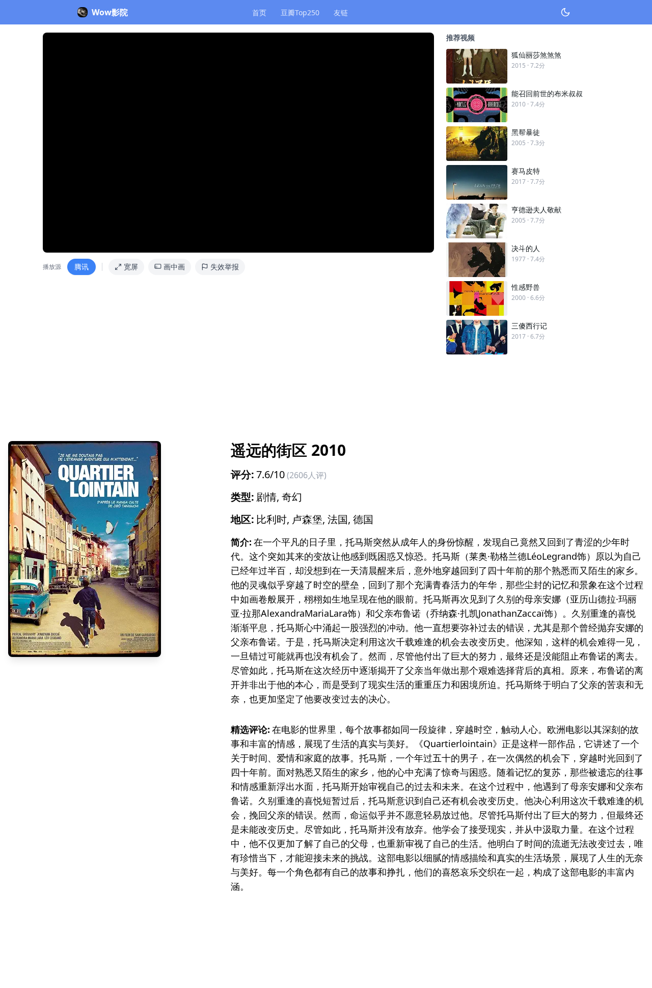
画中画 (174, 266)
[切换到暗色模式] (565, 12)
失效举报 (224, 266)
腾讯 (81, 266)
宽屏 (131, 266)
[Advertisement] (313, 394)
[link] (527, 66)
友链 (341, 12)
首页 (259, 12)
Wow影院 (110, 12)
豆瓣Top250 (300, 12)
